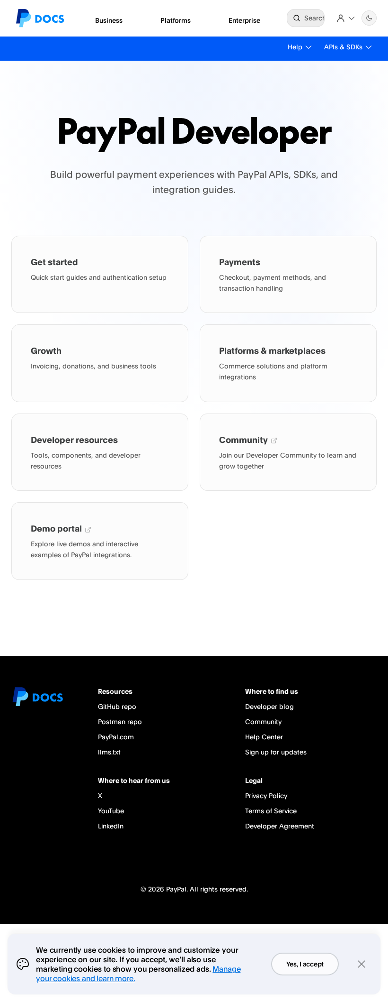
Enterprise (244, 20)
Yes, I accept (305, 964)
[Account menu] (346, 18)
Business (109, 20)
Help (295, 47)
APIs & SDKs (343, 47)
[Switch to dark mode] (369, 18)
